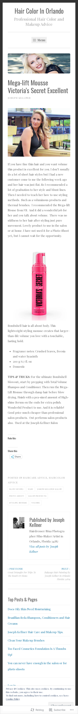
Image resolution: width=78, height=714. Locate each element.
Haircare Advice (35, 477)
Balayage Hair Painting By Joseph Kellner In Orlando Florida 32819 (57, 574)
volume (35, 502)
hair (30, 489)
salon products (37, 496)
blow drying (16, 489)
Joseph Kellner (19, 97)
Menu (41, 40)
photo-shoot (16, 496)
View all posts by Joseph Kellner (43, 549)
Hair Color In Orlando (39, 11)
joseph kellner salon (49, 489)
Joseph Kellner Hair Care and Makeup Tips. (35, 632)
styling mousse (18, 502)
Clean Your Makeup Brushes (26, 640)
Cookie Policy (13, 698)
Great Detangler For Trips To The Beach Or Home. (22, 572)
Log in (12, 685)
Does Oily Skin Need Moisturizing (29, 609)
